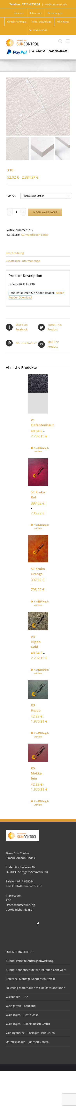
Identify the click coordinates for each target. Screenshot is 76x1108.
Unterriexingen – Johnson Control (27, 1042)
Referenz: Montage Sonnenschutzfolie (31, 979)
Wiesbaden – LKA (17, 997)
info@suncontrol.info (55, 4)
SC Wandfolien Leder (35, 235)
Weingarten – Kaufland (21, 1006)
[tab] (38, 253)
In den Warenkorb (45, 212)
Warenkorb (40, 30)
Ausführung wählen (36, 449)
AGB (8, 900)
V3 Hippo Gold (36, 641)
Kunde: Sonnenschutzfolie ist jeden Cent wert (36, 970)
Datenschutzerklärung (20, 905)
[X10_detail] (38, 106)
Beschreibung (15, 253)
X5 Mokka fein (36, 773)
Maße (11, 196)
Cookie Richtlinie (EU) (19, 909)
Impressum (13, 895)
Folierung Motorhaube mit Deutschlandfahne (35, 988)
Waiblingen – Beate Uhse (22, 1015)
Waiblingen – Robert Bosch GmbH (28, 1024)
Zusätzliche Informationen (23, 261)
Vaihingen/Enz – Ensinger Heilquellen (30, 1033)
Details (43, 448)
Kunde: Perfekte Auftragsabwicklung (29, 961)
